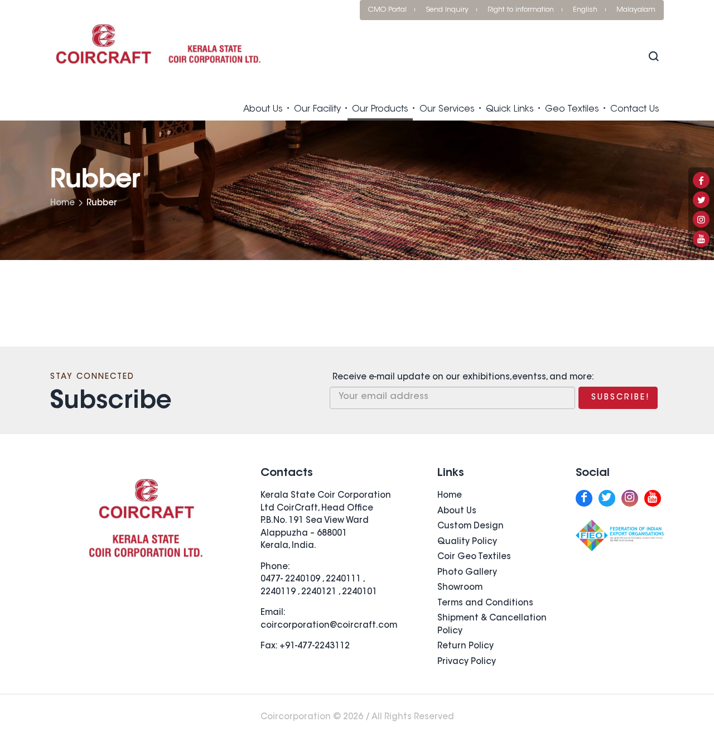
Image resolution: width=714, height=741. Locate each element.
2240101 (359, 592)
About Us (263, 109)
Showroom (460, 588)
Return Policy (465, 646)
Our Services (447, 109)
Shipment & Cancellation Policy (492, 625)
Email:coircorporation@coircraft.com (328, 619)
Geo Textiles (572, 109)
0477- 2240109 (290, 579)
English (585, 9)
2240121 (318, 592)
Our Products (380, 109)
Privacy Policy (466, 662)
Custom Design (470, 526)
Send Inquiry (447, 9)
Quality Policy (467, 542)
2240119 (278, 592)
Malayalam (635, 9)
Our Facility (317, 109)
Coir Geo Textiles (474, 557)
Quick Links (510, 109)
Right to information (521, 9)
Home (62, 203)
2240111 (343, 579)
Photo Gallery (467, 573)
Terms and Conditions (485, 603)
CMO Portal (387, 9)
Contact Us (634, 109)
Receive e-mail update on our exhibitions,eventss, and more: (463, 377)
